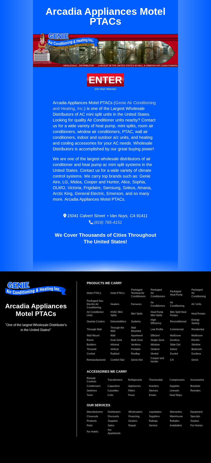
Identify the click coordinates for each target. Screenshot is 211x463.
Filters (131, 390)
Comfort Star (117, 359)
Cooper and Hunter (157, 360)
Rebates (174, 420)
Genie (194, 359)
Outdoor (155, 349)
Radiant (114, 353)
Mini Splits (137, 313)
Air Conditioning (177, 304)
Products (92, 420)
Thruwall (91, 349)
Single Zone (157, 340)
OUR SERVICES (98, 405)
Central (91, 353)
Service (153, 425)
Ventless (136, 344)
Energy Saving (195, 321)
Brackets (195, 386)
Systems (136, 321)
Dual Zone (116, 340)
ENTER (105, 79)
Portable (136, 349)
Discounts (113, 416)
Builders (91, 344)
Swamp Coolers (96, 321)
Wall (112, 335)
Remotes (195, 390)
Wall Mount (93, 335)
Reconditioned (178, 321)
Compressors (177, 379)
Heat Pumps (198, 313)
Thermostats (156, 379)
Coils (110, 395)
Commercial (177, 329)
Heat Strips (176, 395)
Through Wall (94, 329)
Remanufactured (96, 359)
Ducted (174, 353)
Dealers (132, 420)
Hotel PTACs (117, 293)
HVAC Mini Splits (116, 314)
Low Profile (157, 329)
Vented (154, 353)
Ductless (175, 340)
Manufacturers (95, 411)
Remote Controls (91, 380)
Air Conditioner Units (95, 314)
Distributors (114, 411)
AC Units (196, 304)
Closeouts (92, 416)
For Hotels (92, 431)
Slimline (195, 344)
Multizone (175, 335)
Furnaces (136, 304)
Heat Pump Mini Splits (157, 314)
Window (155, 344)
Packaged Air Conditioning (198, 293)
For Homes (196, 425)
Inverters (154, 386)
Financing (133, 416)
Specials (195, 416)
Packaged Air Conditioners (158, 293)
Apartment (137, 335)
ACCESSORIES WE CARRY (107, 371)
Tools (90, 395)
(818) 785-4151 (107, 222)
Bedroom (196, 349)
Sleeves (153, 390)
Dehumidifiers (118, 321)
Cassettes (113, 390)
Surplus (194, 420)
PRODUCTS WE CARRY (104, 283)
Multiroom (197, 335)
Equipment (196, 411)
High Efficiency (156, 321)
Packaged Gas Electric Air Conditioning (95, 304)
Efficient (155, 335)
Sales (111, 425)
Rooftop (135, 353)
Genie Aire (137, 359)
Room (90, 340)
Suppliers (154, 416)
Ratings (153, 420)
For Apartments (114, 432)
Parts (90, 425)
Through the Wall (117, 329)
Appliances (134, 386)
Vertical (114, 349)
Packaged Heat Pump (176, 293)
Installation (176, 425)
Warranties (176, 411)
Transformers (115, 379)
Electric (195, 340)
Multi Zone (137, 340)
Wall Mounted (136, 329)
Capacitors (114, 386)
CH (172, 359)
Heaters (114, 304)
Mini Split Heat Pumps (178, 314)
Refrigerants (135, 379)
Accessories (197, 379)
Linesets (174, 390)
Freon (131, 395)
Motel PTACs (94, 293)
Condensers (94, 386)
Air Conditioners (158, 304)
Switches (92, 390)
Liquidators (155, 411)
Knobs (152, 395)
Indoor (173, 349)
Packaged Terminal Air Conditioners (138, 293)
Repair (132, 425)
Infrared (114, 344)
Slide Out (175, 344)
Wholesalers (135, 411)
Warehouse (176, 416)
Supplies (174, 386)
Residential (197, 329)
